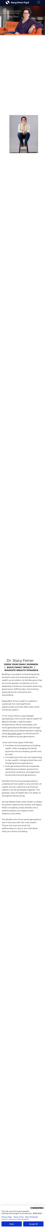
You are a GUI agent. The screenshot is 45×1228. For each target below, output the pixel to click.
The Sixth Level (14, 733)
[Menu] (38, 2)
